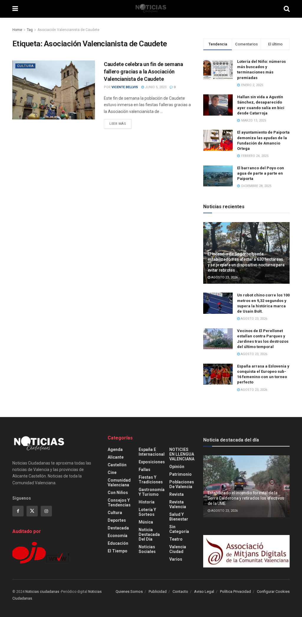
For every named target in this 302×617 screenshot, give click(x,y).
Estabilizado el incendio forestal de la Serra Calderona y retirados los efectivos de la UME (246, 498)
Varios (175, 559)
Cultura (25, 66)
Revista (176, 494)
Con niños (118, 492)
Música (146, 522)
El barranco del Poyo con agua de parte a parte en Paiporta (260, 173)
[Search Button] (287, 9)
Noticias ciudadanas (42, 592)
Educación (118, 543)
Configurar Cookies (273, 591)
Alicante (116, 457)
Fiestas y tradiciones (151, 479)
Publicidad (158, 591)
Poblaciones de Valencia (181, 484)
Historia (147, 502)
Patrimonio (180, 474)
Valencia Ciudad (177, 549)
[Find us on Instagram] (46, 511)
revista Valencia (177, 504)
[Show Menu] (15, 9)
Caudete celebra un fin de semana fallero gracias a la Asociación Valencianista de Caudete (143, 71)
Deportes (117, 520)
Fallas (144, 469)
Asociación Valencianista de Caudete (68, 30)
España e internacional (152, 452)
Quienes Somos (129, 591)
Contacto (180, 591)
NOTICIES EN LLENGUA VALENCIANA (181, 454)
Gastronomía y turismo (152, 492)
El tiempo (117, 551)
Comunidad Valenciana (119, 482)
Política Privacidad (235, 591)
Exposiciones (152, 462)
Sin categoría (179, 529)
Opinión (176, 466)
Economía (117, 535)
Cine (112, 472)
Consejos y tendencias (119, 502)
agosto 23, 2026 (224, 277)
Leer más (120, 124)
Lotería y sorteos (147, 512)
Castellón (117, 464)
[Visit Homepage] (151, 9)
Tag (30, 30)
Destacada (118, 528)
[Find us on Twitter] (32, 511)
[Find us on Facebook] (18, 511)
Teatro (176, 539)
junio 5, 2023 (155, 87)
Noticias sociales (147, 549)
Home (17, 30)
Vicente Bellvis (124, 87)
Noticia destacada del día (149, 534)
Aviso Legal (204, 591)
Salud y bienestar (178, 516)
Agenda (115, 449)
